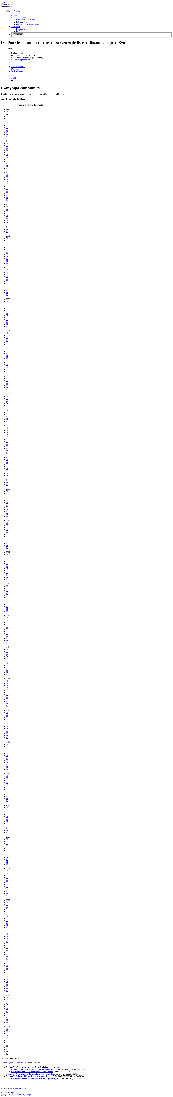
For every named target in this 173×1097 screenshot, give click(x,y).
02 (7, 145)
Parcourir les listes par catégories (29, 24)
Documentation (22, 29)
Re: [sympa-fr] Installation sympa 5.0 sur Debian (32, 1072)
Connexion (18, 35)
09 (7, 130)
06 (7, 155)
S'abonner (15, 69)
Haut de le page (7, 1092)
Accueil (14, 15)
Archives (14, 78)
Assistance (15, 27)
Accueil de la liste (18, 67)
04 (7, 150)
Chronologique (7, 1063)
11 (7, 134)
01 (7, 143)
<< (25, 1063)
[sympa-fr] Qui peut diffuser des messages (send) (26, 1076)
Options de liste (17, 53)
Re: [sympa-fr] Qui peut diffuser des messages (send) (33, 1078)
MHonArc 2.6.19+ (21, 1088)
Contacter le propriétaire (20, 60)
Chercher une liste (18, 17)
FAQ (18, 31)
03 (7, 148)
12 (7, 137)
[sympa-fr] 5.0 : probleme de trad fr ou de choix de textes (35, 1069)
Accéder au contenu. (9, 2)
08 (7, 128)
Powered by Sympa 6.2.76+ (26, 1095)
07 (7, 125)
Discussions (19, 1063)
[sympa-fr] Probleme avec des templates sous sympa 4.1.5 (30, 1074)
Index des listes (22, 22)
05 (7, 152)
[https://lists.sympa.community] (8, 4)
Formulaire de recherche (26, 20)
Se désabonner (17, 71)
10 (7, 132)
